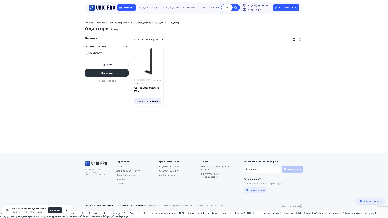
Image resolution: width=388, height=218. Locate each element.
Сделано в (287, 206)
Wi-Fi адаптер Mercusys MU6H (146, 89)
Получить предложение (148, 101)
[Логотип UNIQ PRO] (96, 165)
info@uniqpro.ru (256, 9)
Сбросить (107, 64)
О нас (154, 7)
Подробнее (55, 210)
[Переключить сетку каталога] (294, 39)
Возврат (120, 179)
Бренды (143, 7)
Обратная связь (257, 190)
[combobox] (148, 39)
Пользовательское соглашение (131, 205)
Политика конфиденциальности (99, 205)
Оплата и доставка (172, 7)
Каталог (129, 7)
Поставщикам (210, 7)
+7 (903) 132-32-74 (169, 170)
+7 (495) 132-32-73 (259, 5)
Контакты (192, 7)
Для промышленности (128, 170)
